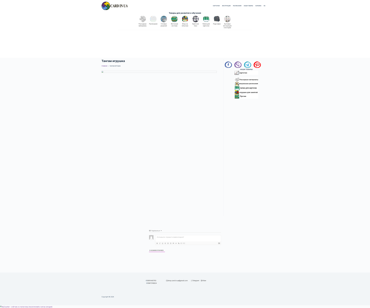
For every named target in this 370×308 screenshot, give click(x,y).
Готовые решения (164, 25)
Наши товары (248, 5)
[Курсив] (160, 243)
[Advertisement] (185, 44)
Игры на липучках (185, 25)
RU (264, 5)
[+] (184, 243)
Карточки (216, 5)
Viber (204, 280)
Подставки (217, 24)
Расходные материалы (142, 25)
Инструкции (226, 5)
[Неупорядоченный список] (170, 243)
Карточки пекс (195, 25)
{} (181, 243)
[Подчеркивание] (162, 243)
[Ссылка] (178, 243)
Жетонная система (174, 25)
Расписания (237, 5)
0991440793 (151, 280)
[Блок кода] (176, 243)
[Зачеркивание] (165, 243)
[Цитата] (173, 243)
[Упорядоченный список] (168, 243)
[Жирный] (157, 243)
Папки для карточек (206, 25)
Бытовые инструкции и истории (227, 26)
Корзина (258, 5)
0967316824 (152, 283)
